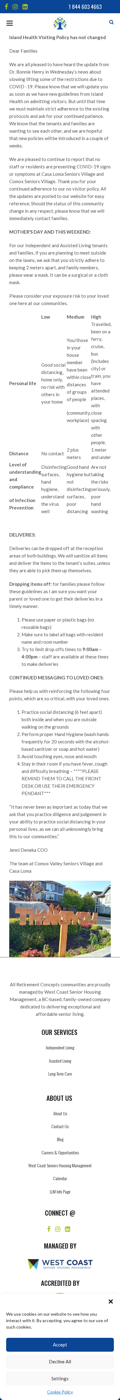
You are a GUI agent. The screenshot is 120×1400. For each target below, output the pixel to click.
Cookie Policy (60, 1391)
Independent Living (60, 1047)
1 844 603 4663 (85, 6)
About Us (60, 1113)
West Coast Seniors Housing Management (60, 1165)
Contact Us (60, 1126)
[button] (111, 1301)
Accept (60, 1344)
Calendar (60, 1178)
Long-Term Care (60, 1073)
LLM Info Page (60, 1191)
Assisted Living (60, 1060)
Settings (60, 1378)
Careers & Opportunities (60, 1152)
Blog (60, 1139)
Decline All (60, 1361)
